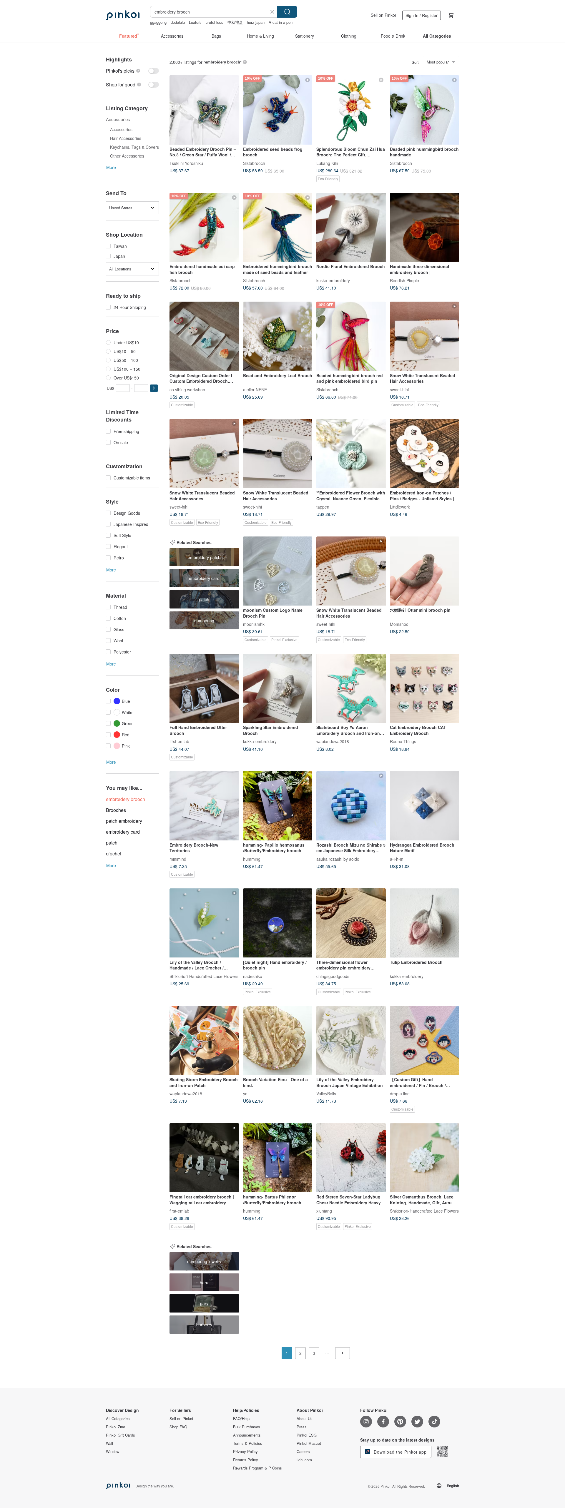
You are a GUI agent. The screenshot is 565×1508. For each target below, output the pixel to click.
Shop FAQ (178, 1427)
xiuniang (324, 1211)
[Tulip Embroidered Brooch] (424, 923)
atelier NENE (255, 389)
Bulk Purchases (246, 1427)
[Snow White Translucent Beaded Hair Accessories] (424, 336)
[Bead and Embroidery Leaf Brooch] (278, 336)
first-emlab (179, 741)
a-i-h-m (396, 859)
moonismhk (254, 624)
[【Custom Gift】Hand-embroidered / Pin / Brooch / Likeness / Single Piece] (424, 1040)
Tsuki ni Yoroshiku (186, 163)
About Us (305, 1419)
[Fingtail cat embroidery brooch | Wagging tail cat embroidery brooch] (204, 1158)
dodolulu (178, 22)
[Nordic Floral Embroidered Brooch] (351, 227)
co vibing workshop (187, 389)
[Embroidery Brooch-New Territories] (204, 805)
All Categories (118, 1419)
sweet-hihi (399, 389)
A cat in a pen (281, 22)
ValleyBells (326, 1093)
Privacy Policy (245, 1452)
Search (287, 12)
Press (302, 1427)
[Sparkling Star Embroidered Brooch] (278, 688)
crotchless (214, 22)
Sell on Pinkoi (383, 15)
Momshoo (399, 624)
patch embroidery (124, 820)
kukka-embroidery (333, 280)
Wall (109, 1443)
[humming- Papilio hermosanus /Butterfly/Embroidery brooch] (278, 805)
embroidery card (123, 831)
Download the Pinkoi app (399, 1452)
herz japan (256, 22)
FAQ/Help (241, 1419)
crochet (113, 853)
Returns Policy (245, 1460)
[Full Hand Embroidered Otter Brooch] (204, 688)
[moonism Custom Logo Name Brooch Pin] (278, 571)
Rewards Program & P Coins (257, 1468)
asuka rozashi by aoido (337, 859)
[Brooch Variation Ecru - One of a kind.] (278, 1040)
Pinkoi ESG (307, 1435)
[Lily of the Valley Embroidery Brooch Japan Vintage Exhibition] (351, 1040)
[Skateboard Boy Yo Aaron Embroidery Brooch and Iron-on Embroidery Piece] (351, 688)
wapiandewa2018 (332, 741)
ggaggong (158, 22)
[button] (154, 388)
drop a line (400, 1093)
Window (112, 1452)
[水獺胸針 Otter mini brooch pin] (424, 571)
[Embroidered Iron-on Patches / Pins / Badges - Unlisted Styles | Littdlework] (424, 453)
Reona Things (403, 741)
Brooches (116, 810)
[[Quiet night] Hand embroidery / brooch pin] (278, 923)
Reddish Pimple (404, 280)
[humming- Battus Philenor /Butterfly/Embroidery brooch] (278, 1158)
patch (111, 842)
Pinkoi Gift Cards (120, 1435)
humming (251, 859)
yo (245, 1093)
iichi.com (304, 1460)
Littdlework (400, 507)
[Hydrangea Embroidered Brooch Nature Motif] (424, 805)
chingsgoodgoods (332, 976)
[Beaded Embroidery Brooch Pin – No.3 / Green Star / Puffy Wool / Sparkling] (204, 110)
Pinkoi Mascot (309, 1443)
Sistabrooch (254, 163)
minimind (178, 859)
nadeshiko (252, 976)
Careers (303, 1452)
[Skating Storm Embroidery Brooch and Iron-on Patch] (204, 1040)
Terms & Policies (247, 1443)
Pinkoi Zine (115, 1427)
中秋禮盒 (235, 22)
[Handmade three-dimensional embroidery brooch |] (424, 227)
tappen (322, 507)
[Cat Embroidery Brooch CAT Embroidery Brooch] (424, 688)
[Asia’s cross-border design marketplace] (122, 15)
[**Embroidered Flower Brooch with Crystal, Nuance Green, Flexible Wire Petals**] (351, 453)
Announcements (247, 1435)
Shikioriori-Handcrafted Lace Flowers (204, 976)
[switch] (132, 70)
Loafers (195, 22)
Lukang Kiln (327, 163)
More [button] (111, 167)
